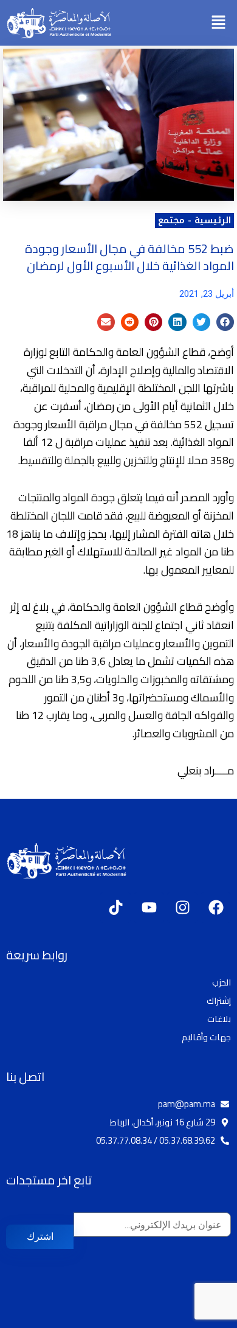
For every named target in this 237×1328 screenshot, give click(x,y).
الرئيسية (212, 220)
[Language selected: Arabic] (200, 1317)
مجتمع (171, 220)
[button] (219, 23)
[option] (207, 1318)
